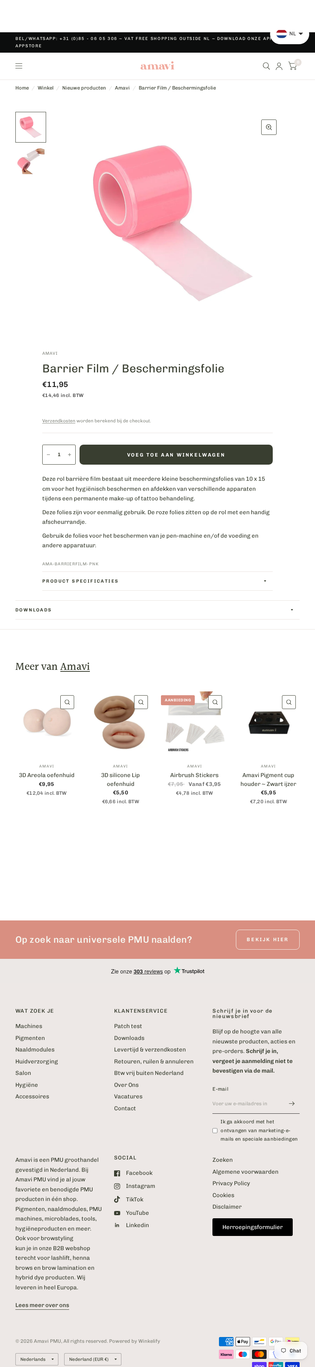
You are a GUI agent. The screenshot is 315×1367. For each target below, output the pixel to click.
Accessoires (32, 1096)
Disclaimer (227, 1206)
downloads (33, 610)
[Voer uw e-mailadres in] (292, 1104)
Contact (125, 1108)
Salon (23, 1073)
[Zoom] (269, 127)
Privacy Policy (231, 1183)
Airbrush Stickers (194, 775)
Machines (28, 1026)
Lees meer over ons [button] (42, 1305)
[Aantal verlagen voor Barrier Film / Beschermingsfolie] (48, 454)
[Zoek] (266, 66)
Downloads (129, 1038)
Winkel (45, 88)
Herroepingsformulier (252, 1227)
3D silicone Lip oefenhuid (120, 779)
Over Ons (126, 1084)
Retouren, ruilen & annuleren (154, 1061)
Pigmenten (30, 1038)
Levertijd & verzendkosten (150, 1049)
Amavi (122, 88)
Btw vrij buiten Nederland (149, 1073)
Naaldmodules (35, 1049)
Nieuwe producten (84, 88)
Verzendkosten (58, 421)
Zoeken (222, 1159)
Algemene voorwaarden (245, 1171)
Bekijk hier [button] (268, 939)
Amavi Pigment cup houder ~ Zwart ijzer (268, 779)
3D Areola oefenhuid (47, 775)
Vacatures (128, 1096)
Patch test (128, 1026)
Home (22, 88)
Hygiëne (26, 1084)
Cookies (223, 1195)
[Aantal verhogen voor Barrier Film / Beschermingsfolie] (69, 454)
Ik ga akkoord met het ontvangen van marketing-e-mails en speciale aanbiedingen (259, 1130)
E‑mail (220, 1089)
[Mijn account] (279, 66)
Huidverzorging (36, 1061)
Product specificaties (80, 581)
